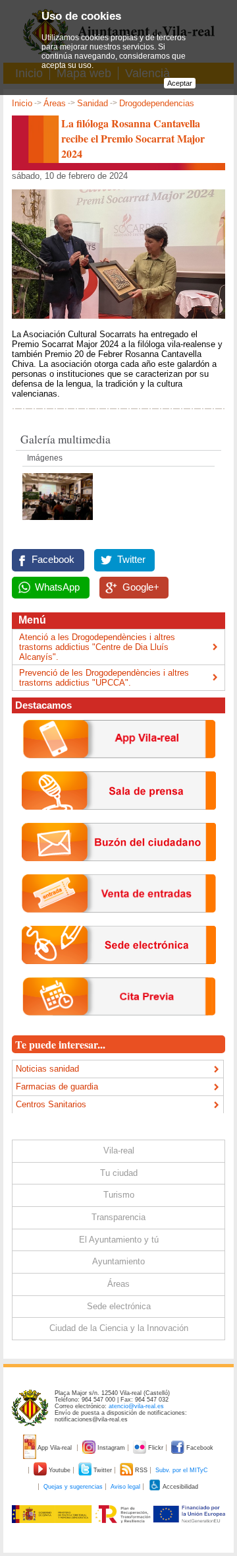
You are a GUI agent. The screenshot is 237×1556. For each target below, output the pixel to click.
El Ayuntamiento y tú (119, 1240)
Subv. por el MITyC (181, 1470)
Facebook (53, 559)
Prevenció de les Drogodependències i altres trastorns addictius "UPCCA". (104, 678)
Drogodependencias (156, 103)
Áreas (54, 103)
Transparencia (118, 1217)
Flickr (155, 1447)
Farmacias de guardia (57, 1086)
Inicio (22, 103)
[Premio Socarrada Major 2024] (57, 524)
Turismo (118, 1195)
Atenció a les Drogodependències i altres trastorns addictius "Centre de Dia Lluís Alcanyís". (97, 647)
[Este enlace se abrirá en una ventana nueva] (119, 974)
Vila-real (118, 1150)
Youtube (59, 1470)
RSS (141, 1470)
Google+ (140, 587)
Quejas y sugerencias (73, 1486)
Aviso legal (125, 1486)
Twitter (131, 559)
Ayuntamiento (118, 1261)
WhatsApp (57, 587)
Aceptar (179, 83)
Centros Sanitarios (51, 1104)
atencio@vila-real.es (136, 1406)
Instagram (111, 1447)
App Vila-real (55, 1447)
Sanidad (92, 103)
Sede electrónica (119, 1306)
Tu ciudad (119, 1173)
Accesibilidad (179, 1486)
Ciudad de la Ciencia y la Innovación (118, 1328)
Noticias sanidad (47, 1069)
